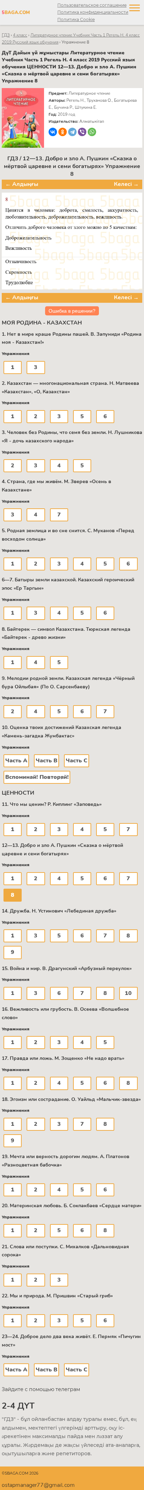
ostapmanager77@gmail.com (38, 1485)
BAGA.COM (16, 12)
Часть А (16, 760)
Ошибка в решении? (72, 311)
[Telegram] (72, 132)
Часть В (46, 760)
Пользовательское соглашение (92, 5)
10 (128, 993)
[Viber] (82, 132)
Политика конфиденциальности (92, 12)
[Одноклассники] (62, 132)
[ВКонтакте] (53, 132)
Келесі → (126, 184)
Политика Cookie (76, 19)
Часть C (76, 760)
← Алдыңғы (21, 184)
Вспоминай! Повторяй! (37, 777)
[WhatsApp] (92, 132)
